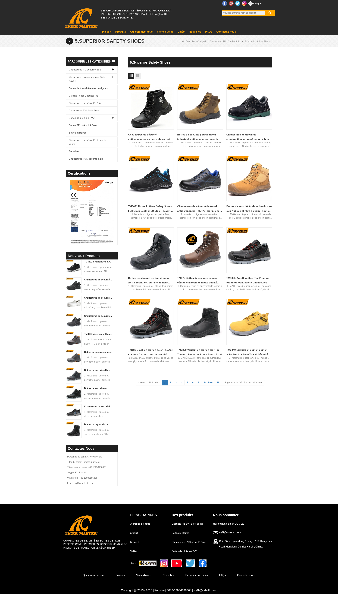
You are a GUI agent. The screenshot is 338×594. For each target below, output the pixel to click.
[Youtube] (176, 563)
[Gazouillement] (190, 563)
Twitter (238, 3)
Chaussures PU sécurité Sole (225, 41)
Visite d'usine (165, 31)
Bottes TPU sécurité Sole (83, 125)
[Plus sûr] (148, 563)
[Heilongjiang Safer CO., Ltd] (81, 16)
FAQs (208, 31)
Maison (106, 31)
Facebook (225, 3)
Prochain (208, 382)
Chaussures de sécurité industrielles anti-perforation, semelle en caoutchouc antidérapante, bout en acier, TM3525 (98, 406)
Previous (67, 206)
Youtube (232, 3)
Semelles (74, 151)
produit (134, 532)
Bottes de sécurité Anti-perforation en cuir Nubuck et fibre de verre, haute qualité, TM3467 (249, 209)
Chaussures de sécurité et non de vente (88, 142)
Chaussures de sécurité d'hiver (86, 103)
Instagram (245, 3)
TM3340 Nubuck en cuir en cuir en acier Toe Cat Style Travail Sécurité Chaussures (247, 352)
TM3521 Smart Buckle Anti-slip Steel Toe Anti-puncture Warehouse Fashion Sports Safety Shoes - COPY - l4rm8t (98, 261)
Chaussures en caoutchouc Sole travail (87, 79)
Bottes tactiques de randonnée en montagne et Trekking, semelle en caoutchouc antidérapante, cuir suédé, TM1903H (98, 424)
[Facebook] (202, 563)
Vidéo (181, 31)
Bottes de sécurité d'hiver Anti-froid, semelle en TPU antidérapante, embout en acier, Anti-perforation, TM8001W (98, 370)
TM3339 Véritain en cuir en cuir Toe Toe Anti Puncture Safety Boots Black (199, 352)
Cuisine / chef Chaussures (83, 95)
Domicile (190, 41)
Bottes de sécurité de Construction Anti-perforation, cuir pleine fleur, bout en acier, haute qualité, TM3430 (150, 281)
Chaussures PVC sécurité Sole (86, 158)
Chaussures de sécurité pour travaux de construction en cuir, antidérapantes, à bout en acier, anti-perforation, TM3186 (98, 279)
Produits (120, 31)
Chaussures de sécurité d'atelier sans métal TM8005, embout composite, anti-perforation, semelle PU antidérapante (98, 316)
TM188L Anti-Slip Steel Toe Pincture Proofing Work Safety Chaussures (247, 280)
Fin (218, 382)
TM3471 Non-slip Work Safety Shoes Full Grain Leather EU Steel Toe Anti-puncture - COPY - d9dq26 (150, 209)
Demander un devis (196, 575)
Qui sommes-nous (141, 31)
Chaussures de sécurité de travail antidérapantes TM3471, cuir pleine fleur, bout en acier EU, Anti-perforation (198, 209)
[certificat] (84, 212)
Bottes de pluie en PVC (82, 117)
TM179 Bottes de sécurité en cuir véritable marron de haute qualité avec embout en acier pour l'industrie (199, 281)
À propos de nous (140, 523)
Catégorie (202, 41)
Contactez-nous (226, 31)
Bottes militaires (77, 132)
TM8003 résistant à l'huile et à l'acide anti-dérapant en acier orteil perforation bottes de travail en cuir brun (98, 334)
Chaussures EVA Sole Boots (84, 110)
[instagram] (164, 563)
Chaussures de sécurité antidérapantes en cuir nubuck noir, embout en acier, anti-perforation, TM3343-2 (149, 137)
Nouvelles (195, 31)
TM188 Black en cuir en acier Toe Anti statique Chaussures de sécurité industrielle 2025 (150, 352)
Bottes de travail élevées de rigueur (88, 88)
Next (116, 206)
